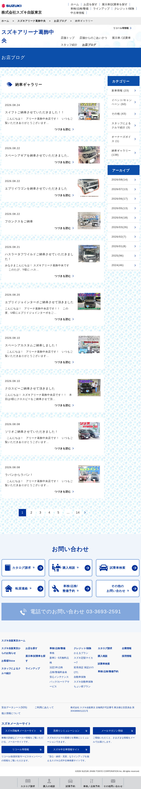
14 (78, 512)
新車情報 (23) (120, 90)
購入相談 (102, 656)
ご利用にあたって (44, 707)
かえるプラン (81, 653)
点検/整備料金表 (58, 672)
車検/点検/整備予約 (108, 671)
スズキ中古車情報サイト (66, 749)
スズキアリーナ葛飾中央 (31, 20)
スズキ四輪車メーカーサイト (20, 730)
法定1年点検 (56, 667)
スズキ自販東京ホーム (13, 640)
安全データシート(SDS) (14, 707)
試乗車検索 (104, 663)
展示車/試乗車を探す (114, 4)
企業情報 (126, 648)
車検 (52, 653)
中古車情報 (77, 12)
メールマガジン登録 (112, 730)
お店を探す (90, 4)
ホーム (75, 4)
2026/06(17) (120, 198)
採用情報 (126, 656)
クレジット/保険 (124, 8)
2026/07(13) (120, 189)
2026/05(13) (120, 208)
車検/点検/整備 (79, 8)
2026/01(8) (119, 246)
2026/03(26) (120, 227)
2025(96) (118, 255)
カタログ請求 (105, 648)
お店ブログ (60, 20)
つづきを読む (63, 129)
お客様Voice (8, 660)
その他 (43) (119, 113)
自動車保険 (80, 677)
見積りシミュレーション (66, 730)
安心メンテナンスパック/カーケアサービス (59, 682)
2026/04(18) (120, 217)
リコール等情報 (20, 749)
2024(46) (118, 265)
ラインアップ (101, 8)
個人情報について (11, 713)
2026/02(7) (119, 236)
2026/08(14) (120, 179)
